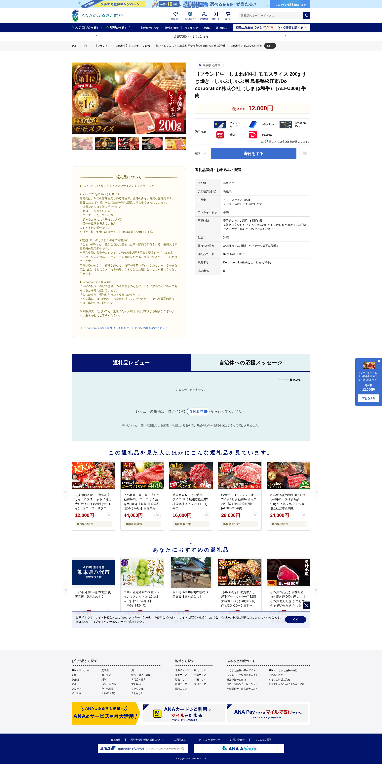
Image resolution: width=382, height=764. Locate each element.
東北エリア (200, 670)
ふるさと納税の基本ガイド (241, 670)
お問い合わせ (237, 739)
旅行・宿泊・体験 (140, 675)
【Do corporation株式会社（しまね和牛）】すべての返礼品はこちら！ (124, 328)
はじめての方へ (277, 675)
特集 (207, 27)
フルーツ (76, 688)
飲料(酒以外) (108, 693)
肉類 (74, 675)
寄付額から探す (149, 27)
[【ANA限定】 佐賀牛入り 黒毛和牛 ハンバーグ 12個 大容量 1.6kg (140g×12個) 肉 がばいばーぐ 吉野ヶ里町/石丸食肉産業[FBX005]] (239, 572)
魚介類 (75, 679)
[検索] (306, 15)
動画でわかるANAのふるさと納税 (287, 684)
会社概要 (115, 739)
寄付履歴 (196, 411)
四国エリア (181, 684)
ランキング (191, 27)
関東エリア (181, 675)
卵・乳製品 (107, 688)
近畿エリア (181, 679)
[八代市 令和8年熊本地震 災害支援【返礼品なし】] (93, 572)
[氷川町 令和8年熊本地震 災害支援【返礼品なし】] (191, 572)
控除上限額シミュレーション (242, 684)
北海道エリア (182, 670)
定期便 (105, 670)
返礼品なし (137, 693)
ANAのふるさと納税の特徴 (283, 670)
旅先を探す (171, 27)
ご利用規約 (180, 739)
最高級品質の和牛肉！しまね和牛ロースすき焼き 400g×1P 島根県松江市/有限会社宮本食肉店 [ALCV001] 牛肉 (288, 504)
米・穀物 (76, 693)
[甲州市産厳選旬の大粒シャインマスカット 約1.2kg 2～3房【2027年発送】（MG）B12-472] (142, 572)
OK (295, 619)
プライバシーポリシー (208, 739)
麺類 (103, 679)
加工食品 (106, 675)
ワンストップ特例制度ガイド (242, 675)
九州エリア (200, 684)
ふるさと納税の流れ (279, 679)
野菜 (74, 684)
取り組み (221, 27)
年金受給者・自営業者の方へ (242, 688)
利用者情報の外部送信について (147, 739)
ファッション (138, 688)
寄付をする (254, 153)
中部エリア (200, 675)
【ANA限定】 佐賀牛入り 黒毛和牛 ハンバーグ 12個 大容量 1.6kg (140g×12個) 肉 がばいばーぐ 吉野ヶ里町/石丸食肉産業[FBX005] (238, 601)
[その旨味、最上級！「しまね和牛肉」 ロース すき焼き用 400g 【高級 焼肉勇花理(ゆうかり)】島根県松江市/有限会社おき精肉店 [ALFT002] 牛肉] (142, 475)
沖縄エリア (181, 688)
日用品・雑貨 (138, 679)
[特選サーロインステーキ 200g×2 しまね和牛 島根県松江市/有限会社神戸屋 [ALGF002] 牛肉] (239, 475)
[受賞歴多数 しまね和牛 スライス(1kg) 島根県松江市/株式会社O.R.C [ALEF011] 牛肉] (191, 475)
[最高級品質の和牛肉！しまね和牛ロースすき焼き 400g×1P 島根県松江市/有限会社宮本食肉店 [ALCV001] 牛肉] (288, 475)
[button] (96, 36)
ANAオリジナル (80, 670)
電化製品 (136, 684)
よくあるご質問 (263, 739)
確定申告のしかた (236, 679)
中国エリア (200, 679)
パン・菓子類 (108, 684)
